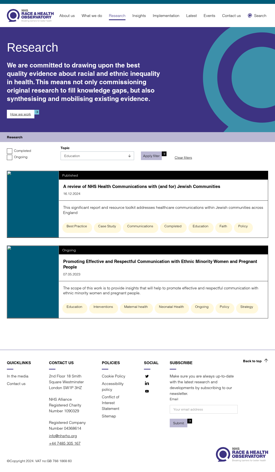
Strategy (246, 306)
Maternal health (136, 306)
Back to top (252, 361)
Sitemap (109, 416)
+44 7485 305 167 (65, 443)
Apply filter (151, 156)
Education (200, 226)
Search (260, 15)
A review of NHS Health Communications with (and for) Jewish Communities (141, 186)
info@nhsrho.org (63, 435)
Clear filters (183, 157)
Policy (243, 226)
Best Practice (77, 226)
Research (117, 15)
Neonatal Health (171, 306)
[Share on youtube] (147, 391)
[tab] (15, 137)
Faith (223, 226)
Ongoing (21, 157)
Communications (140, 226)
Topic (65, 148)
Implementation (166, 15)
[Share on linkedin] (147, 384)
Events (209, 15)
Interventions (103, 306)
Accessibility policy (113, 386)
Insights (139, 15)
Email (174, 399)
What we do (92, 15)
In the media (17, 376)
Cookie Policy (113, 376)
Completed (22, 150)
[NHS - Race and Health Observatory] (30, 15)
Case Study (107, 226)
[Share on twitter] (147, 376)
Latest (191, 15)
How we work (20, 114)
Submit (178, 423)
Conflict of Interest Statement (110, 402)
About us (67, 15)
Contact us (231, 15)
